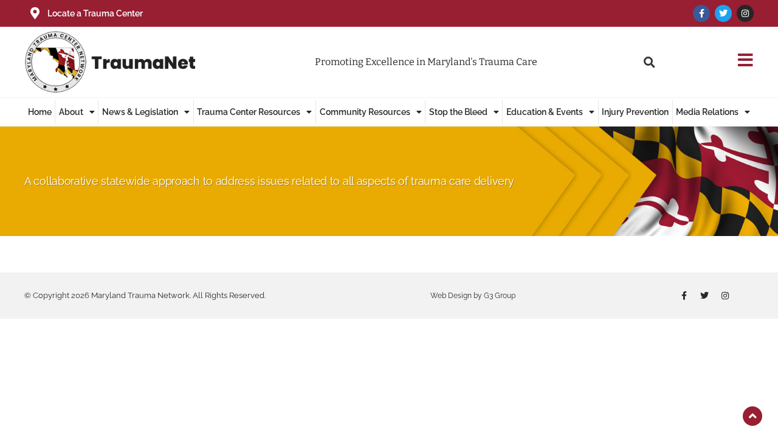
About (71, 112)
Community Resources (365, 112)
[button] (649, 62)
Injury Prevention (635, 112)
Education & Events (544, 112)
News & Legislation (140, 112)
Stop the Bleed (458, 112)
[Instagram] (745, 13)
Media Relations (707, 112)
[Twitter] (723, 13)
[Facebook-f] (701, 13)
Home (40, 112)
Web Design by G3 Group (472, 295)
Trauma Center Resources (248, 112)
